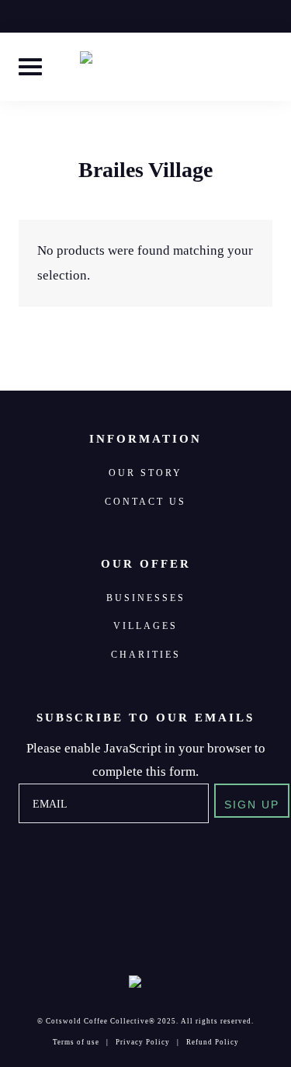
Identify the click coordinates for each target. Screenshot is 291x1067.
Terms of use (76, 1042)
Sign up (251, 805)
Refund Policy (212, 1042)
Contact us (145, 501)
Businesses (145, 598)
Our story (145, 472)
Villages (145, 625)
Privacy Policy (143, 1042)
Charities (146, 654)
